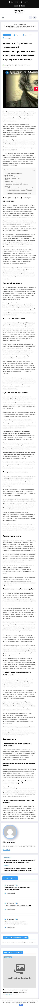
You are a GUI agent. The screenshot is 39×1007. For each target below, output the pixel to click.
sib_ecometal (18, 35)
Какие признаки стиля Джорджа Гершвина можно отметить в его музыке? (21, 191)
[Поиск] (31, 17)
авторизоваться (31, 942)
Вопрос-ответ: (8, 186)
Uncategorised (7, 35)
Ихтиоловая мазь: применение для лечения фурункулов (17, 888)
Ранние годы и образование (13, 176)
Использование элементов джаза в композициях (17, 184)
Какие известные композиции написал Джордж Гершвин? (20, 189)
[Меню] (3, 18)
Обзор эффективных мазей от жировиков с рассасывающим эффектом (15, 923)
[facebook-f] (15, 6)
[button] (32, 171)
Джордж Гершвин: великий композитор (13, 173)
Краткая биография (9, 175)
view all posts (6, 849)
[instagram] (22, 6)
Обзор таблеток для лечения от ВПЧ (18, 906)
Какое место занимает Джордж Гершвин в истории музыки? (21, 187)
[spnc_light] (35, 17)
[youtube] (24, 6)
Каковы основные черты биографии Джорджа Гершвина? (20, 193)
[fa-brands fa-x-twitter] (17, 6)
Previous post (7, 857)
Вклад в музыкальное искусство (14, 180)
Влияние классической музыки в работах (16, 183)
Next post (6, 865)
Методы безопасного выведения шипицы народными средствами (17, 991)
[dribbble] (19, 6)
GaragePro (19, 10)
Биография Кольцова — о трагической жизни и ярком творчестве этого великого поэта (19, 861)
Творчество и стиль (9, 181)
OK (21, 1005)
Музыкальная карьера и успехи (13, 178)
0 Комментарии (8, 38)
